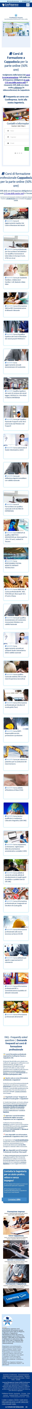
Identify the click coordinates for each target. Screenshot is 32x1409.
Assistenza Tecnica (13, 1395)
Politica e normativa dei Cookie (16, 1378)
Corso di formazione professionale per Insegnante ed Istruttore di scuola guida (16, 903)
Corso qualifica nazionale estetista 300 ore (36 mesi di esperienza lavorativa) (15, 677)
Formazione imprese (16, 1212)
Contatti (18, 1379)
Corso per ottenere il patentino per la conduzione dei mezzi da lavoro (16, 762)
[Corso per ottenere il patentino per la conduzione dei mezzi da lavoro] (16, 755)
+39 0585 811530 (10, 198)
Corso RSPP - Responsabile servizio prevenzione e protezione (13, 733)
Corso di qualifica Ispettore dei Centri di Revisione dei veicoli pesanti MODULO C (15, 337)
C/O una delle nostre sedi (14, 193)
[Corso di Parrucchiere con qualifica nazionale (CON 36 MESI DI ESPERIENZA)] (16, 500)
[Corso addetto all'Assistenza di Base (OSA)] (16, 783)
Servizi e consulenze (16, 1260)
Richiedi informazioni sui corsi (17, 1396)
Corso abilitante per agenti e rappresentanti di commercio (15, 960)
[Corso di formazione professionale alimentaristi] (16, 1010)
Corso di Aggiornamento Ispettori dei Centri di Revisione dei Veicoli (15, 223)
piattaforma (6, 1124)
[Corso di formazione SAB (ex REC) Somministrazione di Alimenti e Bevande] (16, 301)
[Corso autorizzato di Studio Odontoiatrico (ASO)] (16, 443)
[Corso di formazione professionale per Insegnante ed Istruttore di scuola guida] (16, 897)
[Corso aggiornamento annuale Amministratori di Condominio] (16, 358)
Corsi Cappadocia (16, 1236)
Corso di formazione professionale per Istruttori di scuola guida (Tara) (16, 705)
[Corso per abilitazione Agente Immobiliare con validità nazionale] (16, 471)
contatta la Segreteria (20, 1091)
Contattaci (14, 1199)
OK (26, 1407)
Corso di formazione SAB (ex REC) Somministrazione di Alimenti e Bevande (16, 308)
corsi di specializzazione (21, 1140)
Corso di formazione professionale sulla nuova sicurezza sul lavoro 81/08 (16, 932)
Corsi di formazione (23, 1374)
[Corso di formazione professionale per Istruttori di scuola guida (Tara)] (16, 698)
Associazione (17, 1393)
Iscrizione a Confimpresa (10, 1374)
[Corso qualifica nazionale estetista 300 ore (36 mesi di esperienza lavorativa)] (16, 670)
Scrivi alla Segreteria (14, 1)
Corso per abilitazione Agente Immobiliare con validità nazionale (15, 478)
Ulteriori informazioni (14, 1407)
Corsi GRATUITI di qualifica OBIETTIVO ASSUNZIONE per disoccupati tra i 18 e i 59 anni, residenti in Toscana (16, 537)
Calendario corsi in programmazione (13, 1376)
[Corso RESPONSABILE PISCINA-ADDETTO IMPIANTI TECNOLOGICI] (16, 556)
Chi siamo (23, 1393)
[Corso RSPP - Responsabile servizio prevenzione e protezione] (16, 727)
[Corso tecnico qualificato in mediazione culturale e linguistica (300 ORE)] (16, 812)
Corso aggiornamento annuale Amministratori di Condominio (15, 365)
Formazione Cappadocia (16, 1284)
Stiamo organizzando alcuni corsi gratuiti (15, 1155)
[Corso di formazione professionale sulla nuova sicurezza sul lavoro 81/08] (16, 925)
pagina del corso (13, 1110)
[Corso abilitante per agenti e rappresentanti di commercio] (16, 953)
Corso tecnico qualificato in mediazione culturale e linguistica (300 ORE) (15, 818)
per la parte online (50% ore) (16, 62)
